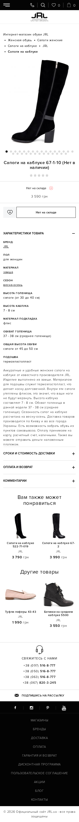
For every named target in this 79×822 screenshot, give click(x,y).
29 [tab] (66, 154)
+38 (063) (39, 677)
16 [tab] (72, 151)
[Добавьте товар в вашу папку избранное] (9, 212)
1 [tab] (6, 151)
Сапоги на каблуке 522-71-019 (20, 545)
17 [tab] (13, 154)
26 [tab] (53, 154)
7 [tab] (33, 151)
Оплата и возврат (18, 467)
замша (8, 272)
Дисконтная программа (39, 764)
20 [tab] (26, 154)
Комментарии (15, 481)
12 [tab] (55, 151)
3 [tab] (15, 151)
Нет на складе (46, 212)
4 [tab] (20, 151)
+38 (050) (39, 671)
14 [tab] (64, 151)
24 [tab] (44, 154)
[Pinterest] (48, 708)
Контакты (39, 800)
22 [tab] (35, 154)
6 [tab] (28, 151)
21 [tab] (31, 154)
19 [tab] (22, 154)
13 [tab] (59, 151)
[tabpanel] (39, 102)
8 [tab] (37, 151)
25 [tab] (48, 154)
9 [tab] (42, 151)
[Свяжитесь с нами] (32, 5)
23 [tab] (39, 154)
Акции (39, 782)
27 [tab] (57, 154)
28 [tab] (61, 154)
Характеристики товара (23, 233)
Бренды (39, 729)
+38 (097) (39, 665)
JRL (6, 246)
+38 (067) (39, 683)
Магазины (39, 720)
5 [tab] (24, 151)
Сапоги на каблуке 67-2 (58, 545)
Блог (39, 791)
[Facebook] (15, 708)
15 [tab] (68, 151)
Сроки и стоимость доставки (29, 453)
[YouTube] (64, 708)
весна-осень (13, 285)
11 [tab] (50, 151)
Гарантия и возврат (39, 755)
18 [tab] (17, 154)
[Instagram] (31, 708)
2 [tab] (11, 151)
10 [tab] (46, 151)
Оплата (39, 747)
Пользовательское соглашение (39, 773)
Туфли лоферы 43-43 (20, 612)
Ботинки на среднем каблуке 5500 (58, 613)
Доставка (39, 738)
